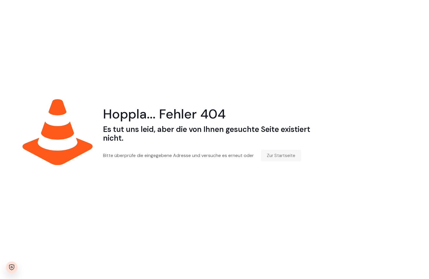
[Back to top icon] (401, 267)
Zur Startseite (281, 155)
